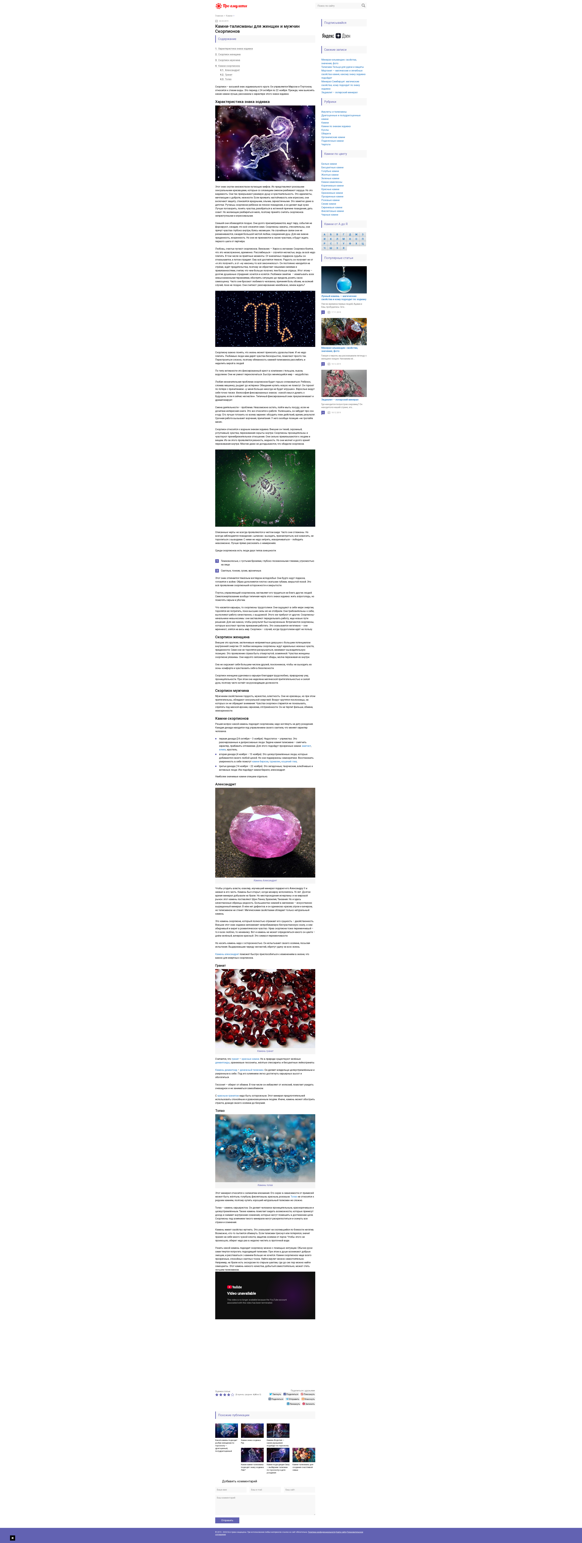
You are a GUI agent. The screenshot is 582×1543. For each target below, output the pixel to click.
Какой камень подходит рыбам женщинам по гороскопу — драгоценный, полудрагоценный (226, 1445)
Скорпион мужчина (227, 60)
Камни (325, 122)
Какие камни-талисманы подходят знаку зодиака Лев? (252, 1467)
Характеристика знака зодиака (234, 48)
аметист (306, 745)
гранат (235, 1058)
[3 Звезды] (225, 1394)
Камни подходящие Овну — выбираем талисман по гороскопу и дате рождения (278, 1468)
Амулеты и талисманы (334, 111)
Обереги (326, 133)
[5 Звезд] (233, 1394)
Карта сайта (341, 1532)
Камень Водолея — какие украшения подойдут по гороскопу (278, 1443)
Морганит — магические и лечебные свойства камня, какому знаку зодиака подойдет (343, 74)
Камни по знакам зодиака (336, 126)
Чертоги (325, 144)
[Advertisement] (265, 1354)
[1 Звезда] (217, 1394)
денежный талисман (251, 1070)
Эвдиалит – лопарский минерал (339, 92)
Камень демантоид (226, 1070)
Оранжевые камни (332, 192)
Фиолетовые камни (332, 211)
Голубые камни (330, 171)
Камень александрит (227, 954)
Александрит (230, 70)
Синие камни (328, 203)
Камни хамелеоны (331, 182)
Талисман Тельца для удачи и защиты (342, 67)
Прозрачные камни (332, 196)
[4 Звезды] (229, 1394)
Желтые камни (329, 174)
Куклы (325, 129)
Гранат (226, 74)
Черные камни (329, 214)
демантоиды (222, 1062)
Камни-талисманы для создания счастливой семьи (303, 1467)
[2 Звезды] (221, 1394)
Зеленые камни (330, 178)
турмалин (274, 761)
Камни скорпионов (227, 65)
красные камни (250, 1058)
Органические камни (333, 137)
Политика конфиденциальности (322, 1532)
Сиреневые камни (331, 207)
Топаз (225, 79)
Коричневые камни (332, 185)
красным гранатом (228, 1095)
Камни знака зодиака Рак (251, 1441)
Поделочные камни (332, 140)
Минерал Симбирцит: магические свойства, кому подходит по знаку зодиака (340, 85)
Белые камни (329, 163)
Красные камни (330, 189)
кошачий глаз (289, 761)
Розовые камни (330, 200)
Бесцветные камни (332, 167)
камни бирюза (260, 761)
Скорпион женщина (228, 54)
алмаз (222, 749)
